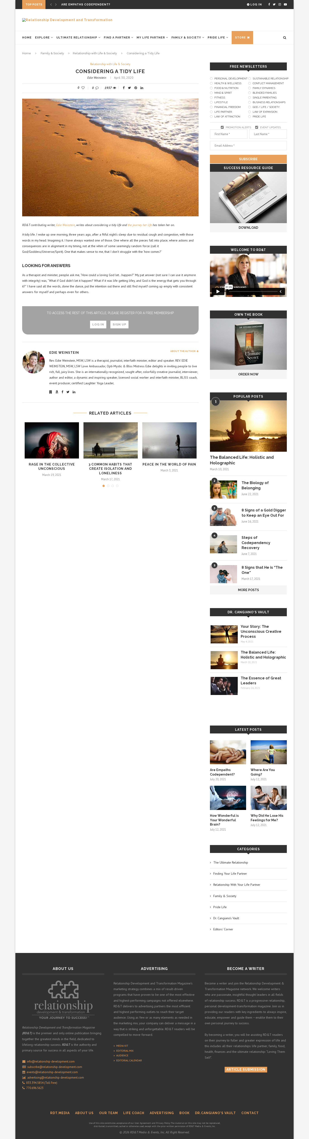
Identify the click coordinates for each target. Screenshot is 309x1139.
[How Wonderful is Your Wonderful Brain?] (228, 798)
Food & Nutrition (226, 88)
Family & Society (186, 37)
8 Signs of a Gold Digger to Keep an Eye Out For (264, 512)
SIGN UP (119, 324)
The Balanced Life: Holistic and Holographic (242, 460)
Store (240, 37)
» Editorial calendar (128, 1060)
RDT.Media (60, 1113)
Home (27, 37)
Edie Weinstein (96, 78)
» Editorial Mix (123, 1050)
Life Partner (223, 111)
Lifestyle (221, 102)
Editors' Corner (223, 929)
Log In (256, 4)
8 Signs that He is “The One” (262, 570)
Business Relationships (269, 102)
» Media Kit (121, 1045)
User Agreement (143, 1123)
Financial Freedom (227, 107)
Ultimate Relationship (76, 37)
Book (184, 1113)
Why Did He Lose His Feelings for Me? (267, 818)
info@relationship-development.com (51, 1061)
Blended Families (265, 92)
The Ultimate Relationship (230, 862)
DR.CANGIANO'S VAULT (215, 1113)
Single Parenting (264, 97)
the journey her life (140, 225)
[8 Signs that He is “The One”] (223, 574)
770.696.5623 (34, 1088)
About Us (84, 1113)
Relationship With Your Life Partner (236, 885)
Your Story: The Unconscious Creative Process (261, 631)
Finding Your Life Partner (230, 874)
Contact (250, 1113)
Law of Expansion (265, 111)
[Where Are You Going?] (269, 752)
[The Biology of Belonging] (223, 489)
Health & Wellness (227, 83)
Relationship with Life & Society (95, 53)
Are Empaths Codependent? (222, 772)
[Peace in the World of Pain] (169, 440)
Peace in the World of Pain (169, 464)
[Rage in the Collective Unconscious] (52, 440)
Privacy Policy (163, 1123)
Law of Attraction (227, 116)
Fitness (219, 97)
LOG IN (98, 324)
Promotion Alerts (238, 127)
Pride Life (216, 37)
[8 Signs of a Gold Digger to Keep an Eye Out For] (223, 517)
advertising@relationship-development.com (55, 1077)
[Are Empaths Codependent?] (228, 752)
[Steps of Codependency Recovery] (223, 544)
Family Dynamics (264, 88)
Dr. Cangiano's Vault (248, 612)
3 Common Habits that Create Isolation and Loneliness (110, 469)
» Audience (121, 1055)
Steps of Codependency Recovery (256, 542)
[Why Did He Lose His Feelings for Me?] (269, 798)
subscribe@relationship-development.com (54, 1067)
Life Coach (133, 1113)
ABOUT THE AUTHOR (183, 351)
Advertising (162, 1113)
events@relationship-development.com (52, 1072)
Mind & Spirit (223, 92)
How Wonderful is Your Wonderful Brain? (224, 820)
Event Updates (270, 127)
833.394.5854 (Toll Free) (41, 1083)
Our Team (108, 1113)
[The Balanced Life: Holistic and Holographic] (248, 426)
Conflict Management (268, 83)
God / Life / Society (266, 107)
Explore (42, 37)
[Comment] (98, 88)
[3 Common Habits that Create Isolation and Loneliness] (110, 440)
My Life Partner (151, 37)
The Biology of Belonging (255, 485)
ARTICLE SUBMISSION (246, 1069)
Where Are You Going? (81, 4)
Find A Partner (117, 37)
